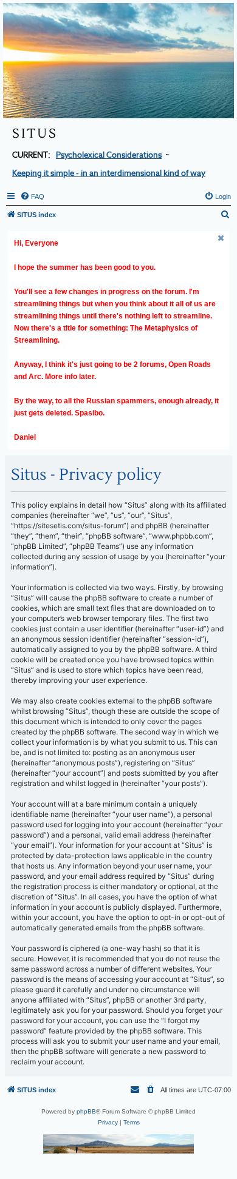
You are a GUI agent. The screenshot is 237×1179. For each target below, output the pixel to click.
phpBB (86, 1111)
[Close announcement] (221, 238)
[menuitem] (32, 196)
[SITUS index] (118, 60)
